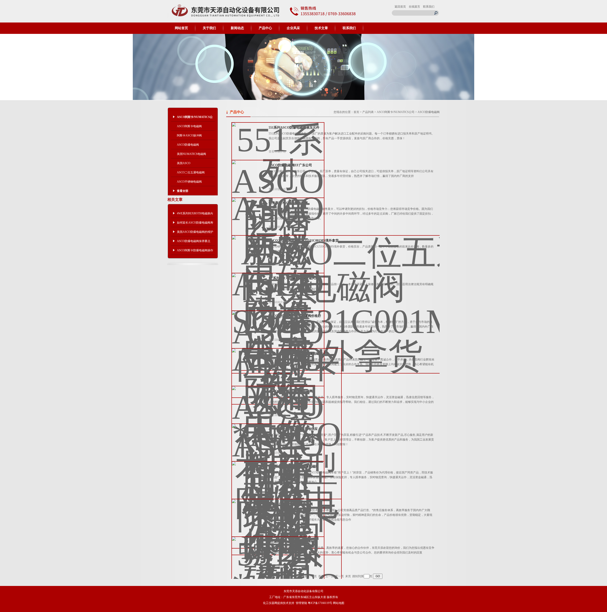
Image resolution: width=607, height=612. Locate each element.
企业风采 (293, 28)
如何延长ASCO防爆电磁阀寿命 (195, 224)
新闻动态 (237, 28)
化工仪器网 (270, 603)
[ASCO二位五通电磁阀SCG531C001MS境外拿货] (354, 301)
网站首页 (181, 28)
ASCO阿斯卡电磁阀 (189, 126)
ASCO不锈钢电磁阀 (189, 181)
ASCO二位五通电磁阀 (191, 172)
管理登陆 (301, 603)
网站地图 (338, 603)
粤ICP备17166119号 (320, 603)
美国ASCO (183, 163)
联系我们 (428, 6)
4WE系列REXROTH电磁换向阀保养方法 (195, 215)
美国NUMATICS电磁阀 (191, 154)
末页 (348, 576)
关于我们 (209, 28)
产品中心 (265, 28)
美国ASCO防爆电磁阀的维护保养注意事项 (195, 233)
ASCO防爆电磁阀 (188, 144)
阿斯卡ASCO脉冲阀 (189, 135)
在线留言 (414, 6)
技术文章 (321, 28)
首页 (356, 112)
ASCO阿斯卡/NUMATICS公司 (395, 112)
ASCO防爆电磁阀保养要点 (193, 241)
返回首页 (400, 6)
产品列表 (368, 112)
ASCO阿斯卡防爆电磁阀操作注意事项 (195, 252)
